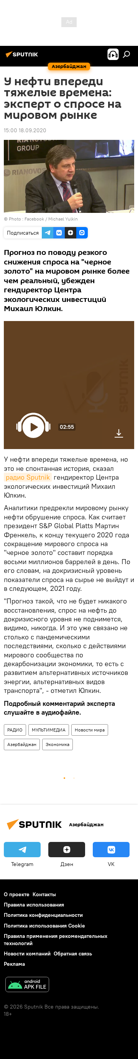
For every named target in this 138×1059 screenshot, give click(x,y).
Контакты (44, 894)
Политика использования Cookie (44, 925)
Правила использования (34, 904)
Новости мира (90, 730)
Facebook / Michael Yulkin (51, 219)
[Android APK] (27, 985)
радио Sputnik (28, 477)
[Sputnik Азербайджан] (23, 57)
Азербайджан (21, 744)
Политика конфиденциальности (43, 914)
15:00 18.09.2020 (25, 130)
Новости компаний (27, 953)
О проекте (17, 894)
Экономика (57, 744)
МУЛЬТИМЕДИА (49, 730)
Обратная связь (73, 953)
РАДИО (15, 730)
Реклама (14, 963)
